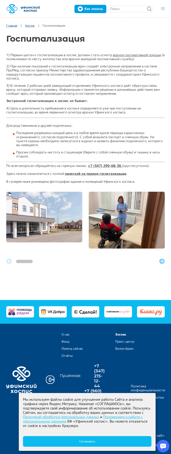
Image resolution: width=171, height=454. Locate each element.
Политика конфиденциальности (148, 388)
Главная (11, 25)
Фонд (65, 341)
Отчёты (67, 355)
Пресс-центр (124, 341)
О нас (66, 334)
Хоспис (30, 25)
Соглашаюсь (87, 441)
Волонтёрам (124, 348)
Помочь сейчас (72, 348)
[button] (162, 261)
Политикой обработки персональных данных (61, 416)
